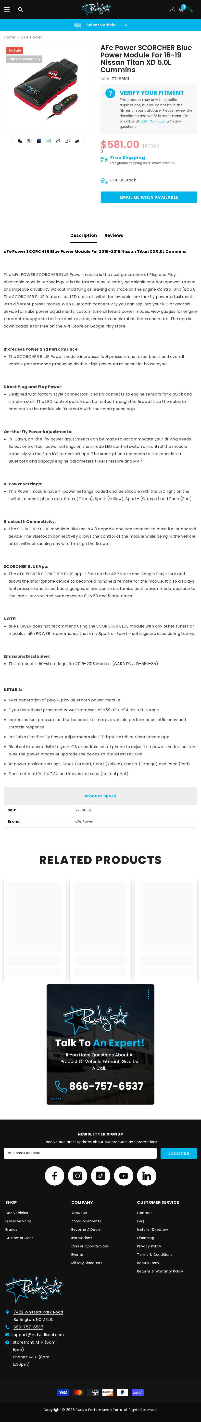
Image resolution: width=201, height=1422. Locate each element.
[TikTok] (100, 1176)
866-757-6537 (153, 121)
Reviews (114, 235)
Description (83, 235)
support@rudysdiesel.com (38, 1335)
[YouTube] (123, 1176)
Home (9, 37)
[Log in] (172, 9)
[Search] (21, 10)
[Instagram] (77, 1176)
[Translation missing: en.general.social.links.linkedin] (146, 1176)
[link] (35, 963)
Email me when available (149, 197)
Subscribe (178, 1153)
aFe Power (31, 37)
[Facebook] (54, 1176)
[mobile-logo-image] (96, 9)
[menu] (7, 9)
